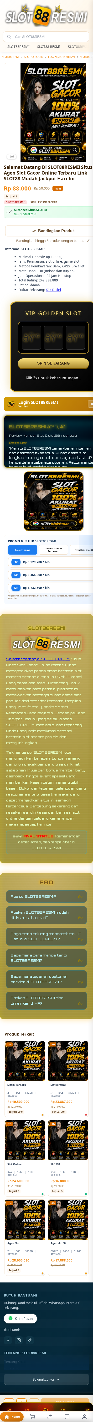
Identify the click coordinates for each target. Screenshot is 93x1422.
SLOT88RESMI (18, 46)
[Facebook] (8, 1341)
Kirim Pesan (24, 1319)
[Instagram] (19, 1341)
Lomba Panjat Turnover (53, 550)
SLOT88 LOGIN (33, 57)
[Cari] (9, 37)
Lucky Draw (22, 550)
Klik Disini (53, 290)
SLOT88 (85, 57)
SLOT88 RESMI (48, 46)
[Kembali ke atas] (84, 1390)
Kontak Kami (13, 1370)
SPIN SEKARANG (53, 364)
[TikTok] (30, 1341)
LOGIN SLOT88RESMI (61, 57)
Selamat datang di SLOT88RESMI (38, 659)
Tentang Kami (14, 1362)
